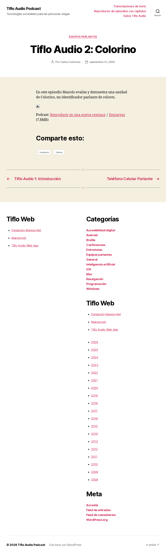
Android (92, 235)
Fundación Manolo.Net (26, 230)
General (91, 259)
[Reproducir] (83, 106)
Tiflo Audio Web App (24, 245)
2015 (94, 426)
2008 (94, 479)
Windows (92, 288)
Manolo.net (18, 238)
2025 (94, 349)
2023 (94, 365)
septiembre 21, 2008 (102, 62)
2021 (94, 380)
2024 (94, 357)
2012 (94, 449)
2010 (94, 464)
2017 (94, 411)
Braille (90, 240)
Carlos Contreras (70, 62)
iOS (88, 269)
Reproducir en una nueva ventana (77, 115)
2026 (94, 342)
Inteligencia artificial (100, 264)
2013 (94, 441)
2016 (94, 418)
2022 (94, 372)
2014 (94, 433)
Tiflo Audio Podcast (23, 9)
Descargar (117, 115)
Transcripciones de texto (129, 6)
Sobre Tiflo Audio (134, 16)
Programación (96, 284)
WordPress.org (97, 519)
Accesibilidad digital (100, 230)
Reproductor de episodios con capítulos (120, 11)
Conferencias (95, 245)
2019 (94, 395)
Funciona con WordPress (65, 545)
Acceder (92, 505)
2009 (94, 472)
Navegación (94, 279)
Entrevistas (94, 249)
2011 (94, 456)
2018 (94, 403)
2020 (94, 388)
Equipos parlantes (83, 36)
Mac (89, 274)
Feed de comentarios (101, 515)
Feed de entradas (98, 510)
